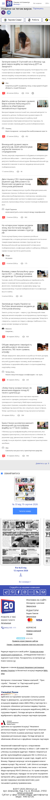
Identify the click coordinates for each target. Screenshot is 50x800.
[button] (3, 3)
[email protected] (25, 793)
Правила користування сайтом (25, 641)
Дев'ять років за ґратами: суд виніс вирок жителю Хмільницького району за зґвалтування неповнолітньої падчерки (18, 105)
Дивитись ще (43, 463)
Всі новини (37, 3)
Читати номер (25, 511)
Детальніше (6, 623)
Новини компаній (33, 631)
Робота (35, 19)
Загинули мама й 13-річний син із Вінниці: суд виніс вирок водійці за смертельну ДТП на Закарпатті (23, 64)
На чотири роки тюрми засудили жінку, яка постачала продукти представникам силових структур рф (17, 229)
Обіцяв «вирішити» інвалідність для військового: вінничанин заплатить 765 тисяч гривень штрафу (17, 348)
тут (14, 661)
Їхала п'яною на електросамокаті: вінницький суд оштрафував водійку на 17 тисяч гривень (18, 425)
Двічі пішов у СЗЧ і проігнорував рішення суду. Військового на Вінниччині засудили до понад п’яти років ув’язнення (17, 183)
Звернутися (31, 606)
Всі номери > (25, 582)
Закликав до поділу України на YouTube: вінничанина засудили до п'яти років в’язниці (18, 306)
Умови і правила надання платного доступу (25, 644)
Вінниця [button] (16, 4)
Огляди (29, 634)
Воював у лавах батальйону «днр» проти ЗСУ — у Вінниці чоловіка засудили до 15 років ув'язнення (18, 274)
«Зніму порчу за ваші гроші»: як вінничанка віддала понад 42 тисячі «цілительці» (17, 390)
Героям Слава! (14, 19)
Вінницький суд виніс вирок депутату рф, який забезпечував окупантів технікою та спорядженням (17, 148)
